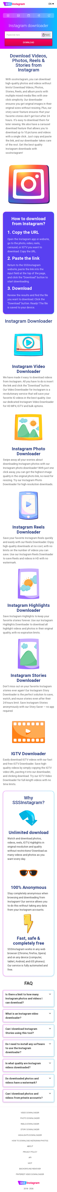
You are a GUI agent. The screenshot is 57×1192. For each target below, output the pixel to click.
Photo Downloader (30, 1118)
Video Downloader (30, 1113)
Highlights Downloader (30, 1135)
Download (28, 42)
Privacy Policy (30, 1152)
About (30, 1146)
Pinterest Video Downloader (30, 1174)
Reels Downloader (30, 1124)
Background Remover (30, 1169)
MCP (30, 1163)
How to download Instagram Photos (30, 1141)
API (30, 1157)
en (50, 3)
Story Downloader (30, 1129)
